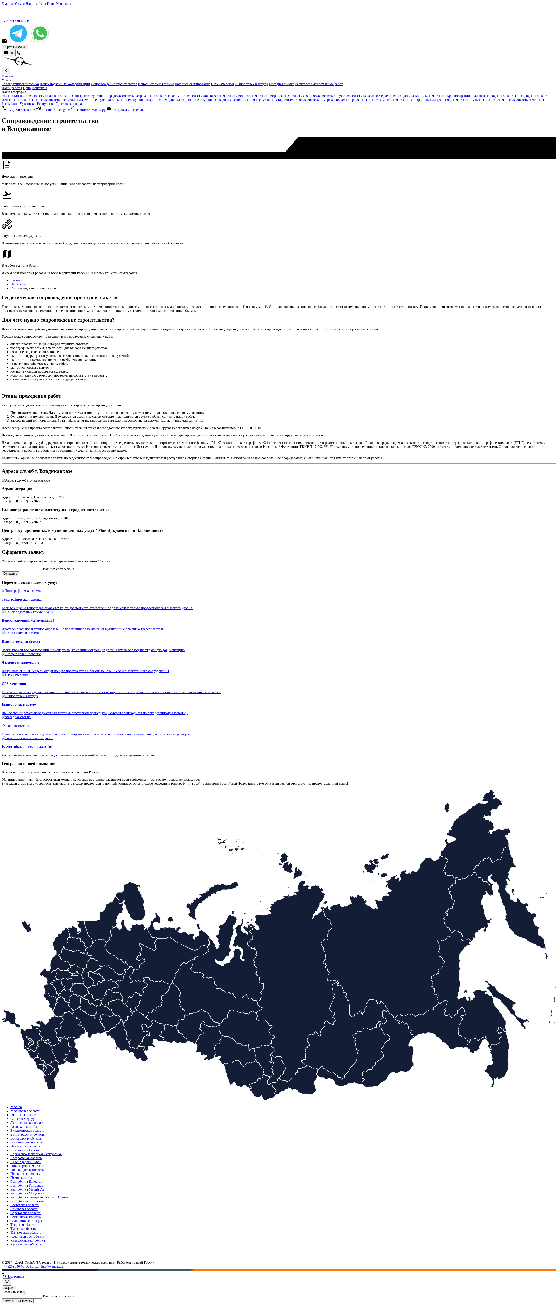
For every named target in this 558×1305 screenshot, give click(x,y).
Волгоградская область (220, 96)
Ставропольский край (427, 100)
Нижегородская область (496, 96)
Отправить (10, 573)
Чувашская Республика (37, 104)
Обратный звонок (14, 47)
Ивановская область (318, 96)
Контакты (63, 3)
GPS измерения (222, 84)
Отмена (8, 1301)
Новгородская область (531, 96)
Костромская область (430, 96)
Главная (8, 3)
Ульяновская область (512, 100)
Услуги (19, 3)
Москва (7, 96)
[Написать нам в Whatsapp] (40, 42)
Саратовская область (363, 100)
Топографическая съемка (20, 84)
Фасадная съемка (281, 84)
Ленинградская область (116, 96)
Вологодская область (253, 96)
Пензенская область (16, 100)
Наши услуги (20, 284)
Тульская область (483, 100)
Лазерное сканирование (192, 84)
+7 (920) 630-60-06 (15, 21)
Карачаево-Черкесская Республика (388, 96)
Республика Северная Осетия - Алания (226, 100)
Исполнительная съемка (156, 84)
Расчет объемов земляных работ (319, 84)
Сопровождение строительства (114, 84)
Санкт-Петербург (85, 96)
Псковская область (46, 100)
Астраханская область (150, 96)
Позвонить (15, 1276)
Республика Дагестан (76, 100)
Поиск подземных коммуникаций (65, 84)
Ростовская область (304, 100)
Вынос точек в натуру (251, 84)
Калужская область (347, 96)
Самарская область (333, 100)
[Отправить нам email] (5, 42)
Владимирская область (185, 96)
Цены (51, 3)
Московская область (29, 96)
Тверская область (457, 100)
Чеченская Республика (27, 1236)
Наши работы (36, 3)
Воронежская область (286, 96)
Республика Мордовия (179, 100)
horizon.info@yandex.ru (47, 1266)
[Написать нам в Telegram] (19, 42)
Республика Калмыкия (110, 100)
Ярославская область (70, 104)
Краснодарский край (462, 96)
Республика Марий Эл (145, 100)
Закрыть (8, 1288)
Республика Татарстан (272, 100)
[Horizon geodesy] (48, 17)
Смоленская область (395, 100)
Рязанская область (58, 96)
